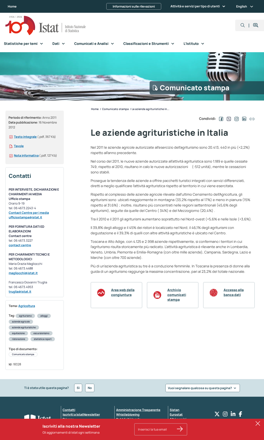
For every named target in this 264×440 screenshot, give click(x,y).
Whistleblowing (128, 414)
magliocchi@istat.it (23, 273)
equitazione (18, 333)
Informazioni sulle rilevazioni (134, 6)
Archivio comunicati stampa (176, 295)
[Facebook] (240, 415)
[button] (243, 25)
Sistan (174, 410)
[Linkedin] (233, 415)
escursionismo (41, 333)
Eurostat (176, 414)
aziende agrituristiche (24, 327)
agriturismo (25, 315)
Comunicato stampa (23, 354)
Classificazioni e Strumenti (146, 43)
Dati (55, 43)
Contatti (69, 410)
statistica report (43, 339)
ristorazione (18, 339)
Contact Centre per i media (29, 213)
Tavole (19, 146)
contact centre (20, 245)
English (241, 6)
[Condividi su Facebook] (220, 118)
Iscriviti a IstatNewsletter (81, 414)
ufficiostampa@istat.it (25, 217)
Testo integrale (25, 137)
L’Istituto (191, 43)
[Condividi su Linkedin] (243, 118)
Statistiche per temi (20, 43)
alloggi (44, 315)
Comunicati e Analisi (91, 43)
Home (12, 6)
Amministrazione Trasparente (138, 410)
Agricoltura (26, 306)
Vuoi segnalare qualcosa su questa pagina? (200, 388)
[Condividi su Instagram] (235, 118)
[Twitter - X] (217, 415)
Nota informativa (26, 155)
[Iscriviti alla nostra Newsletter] (180, 429)
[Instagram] (225, 415)
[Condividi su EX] (228, 118)
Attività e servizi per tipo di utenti (195, 6)
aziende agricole (21, 321)
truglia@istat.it (20, 291)
